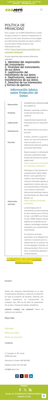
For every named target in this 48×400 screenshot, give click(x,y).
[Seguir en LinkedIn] (31, 376)
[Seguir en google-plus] (26, 376)
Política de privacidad (13, 337)
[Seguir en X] (22, 376)
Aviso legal (9, 328)
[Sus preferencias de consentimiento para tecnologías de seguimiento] (44, 396)
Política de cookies (12, 333)
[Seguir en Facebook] (17, 376)
